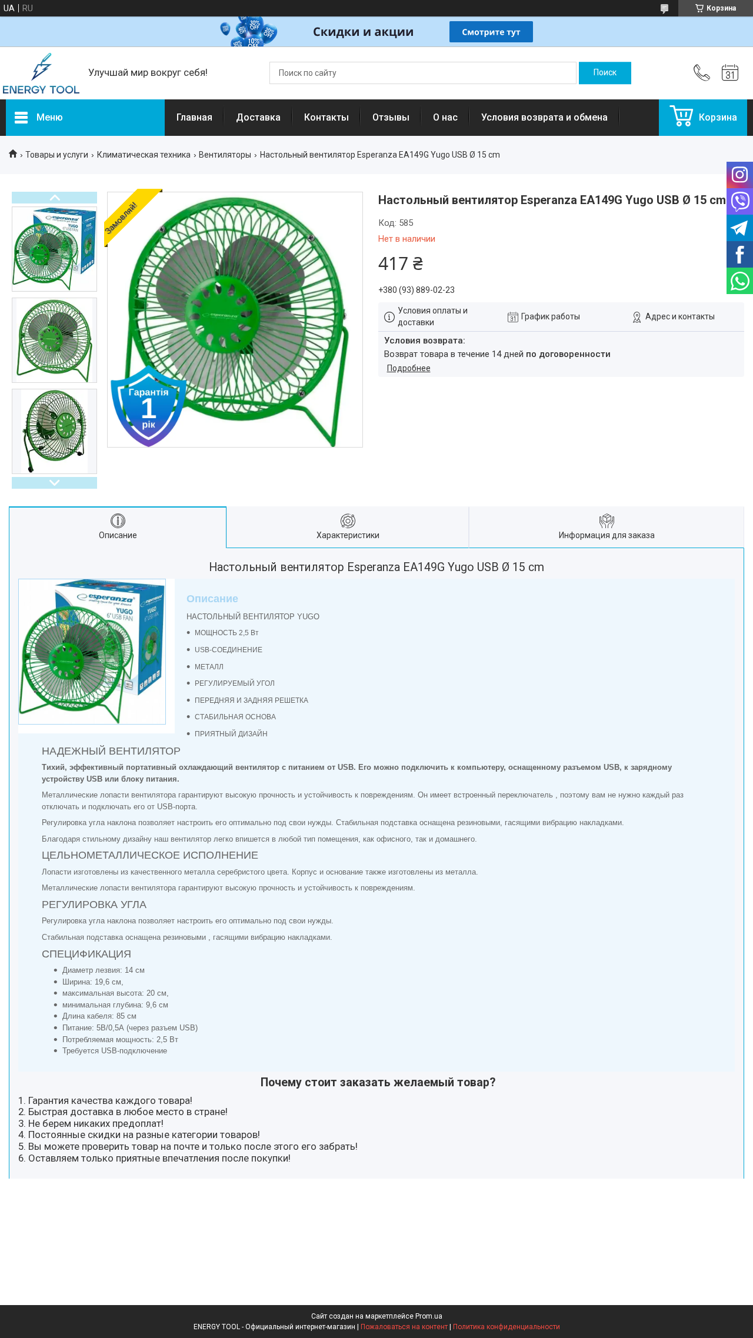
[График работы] (730, 73)
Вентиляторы (225, 154)
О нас (445, 117)
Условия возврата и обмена (544, 117)
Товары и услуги (56, 154)
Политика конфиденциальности (506, 1327)
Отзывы (390, 117)
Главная (194, 117)
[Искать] (605, 73)
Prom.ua (428, 1316)
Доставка (258, 117)
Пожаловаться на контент (404, 1327)
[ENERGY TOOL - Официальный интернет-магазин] (41, 73)
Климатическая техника (144, 154)
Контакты (326, 117)
